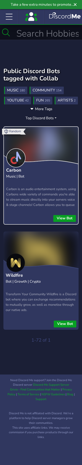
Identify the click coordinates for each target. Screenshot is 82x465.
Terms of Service (28, 394)
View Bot (64, 218)
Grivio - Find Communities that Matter (35, 390)
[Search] (6, 32)
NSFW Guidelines (53, 394)
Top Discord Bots (40, 118)
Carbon (13, 170)
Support (41, 399)
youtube (18, 100)
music (16, 90)
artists (67, 100)
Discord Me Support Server (51, 385)
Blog (70, 394)
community (47, 90)
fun (43, 100)
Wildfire (14, 275)
